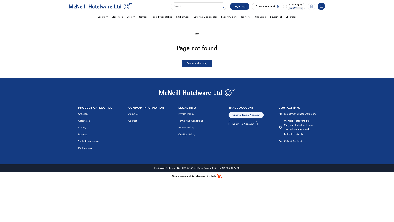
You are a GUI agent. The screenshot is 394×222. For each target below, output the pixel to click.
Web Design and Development (189, 176)
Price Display (295, 4)
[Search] (222, 6)
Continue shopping (197, 63)
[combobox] (198, 6)
